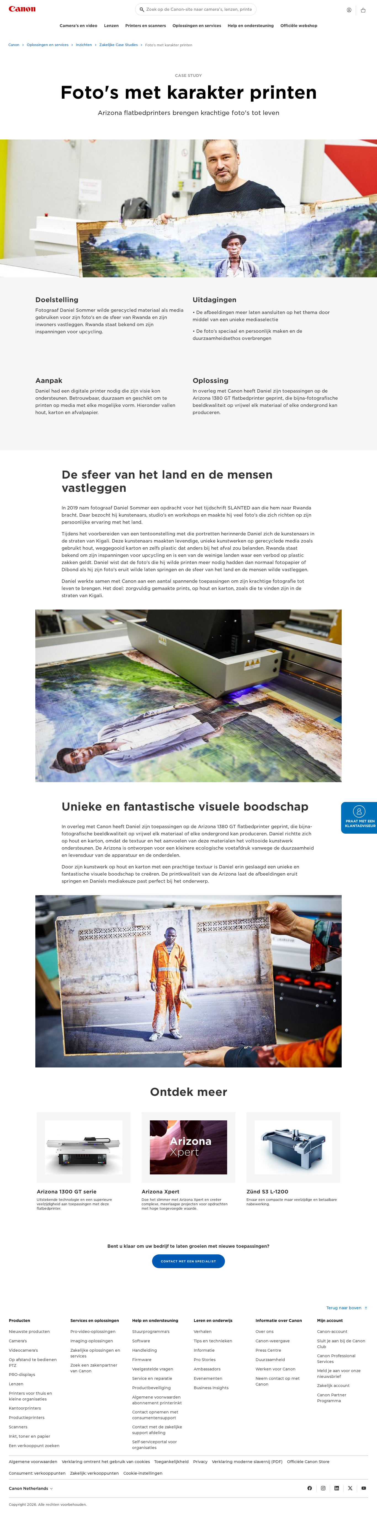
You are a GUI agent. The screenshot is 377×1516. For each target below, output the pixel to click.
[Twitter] (350, 1488)
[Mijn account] (349, 10)
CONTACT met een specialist (188, 1261)
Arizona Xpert (160, 1192)
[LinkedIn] (336, 1488)
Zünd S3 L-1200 (267, 1192)
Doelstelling (56, 300)
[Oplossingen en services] (223, 25)
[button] (359, 818)
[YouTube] (364, 1488)
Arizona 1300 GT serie (67, 1192)
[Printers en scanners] (168, 25)
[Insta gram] (323, 1488)
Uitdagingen (215, 300)
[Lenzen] (121, 25)
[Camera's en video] (99, 25)
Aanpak (48, 381)
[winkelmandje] (363, 10)
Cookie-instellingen (143, 1473)
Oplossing (211, 381)
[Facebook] (309, 1488)
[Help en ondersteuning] (276, 25)
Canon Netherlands (29, 1488)
